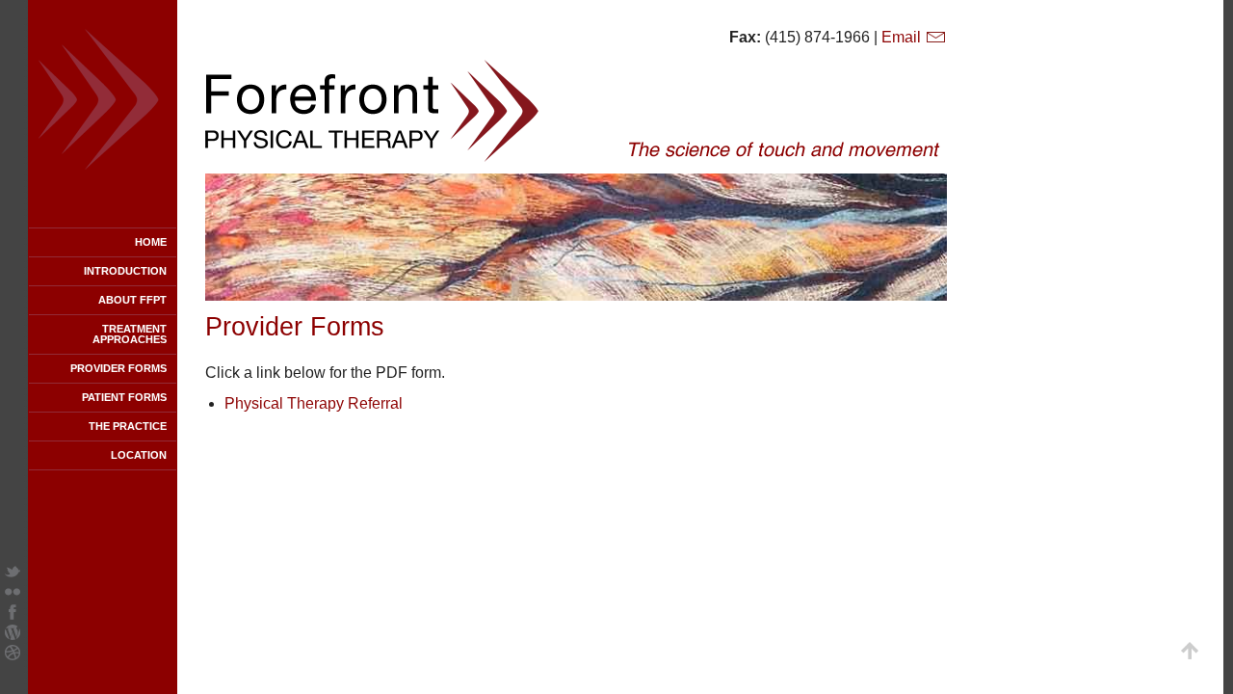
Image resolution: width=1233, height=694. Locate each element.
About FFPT (132, 300)
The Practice (128, 426)
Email (903, 37)
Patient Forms (124, 397)
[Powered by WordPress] (12, 635)
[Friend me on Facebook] (12, 614)
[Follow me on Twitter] (12, 574)
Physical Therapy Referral (313, 403)
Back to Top (1189, 650)
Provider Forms (118, 368)
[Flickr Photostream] (12, 594)
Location (139, 455)
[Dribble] (12, 655)
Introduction (125, 271)
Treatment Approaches (129, 334)
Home (151, 242)
